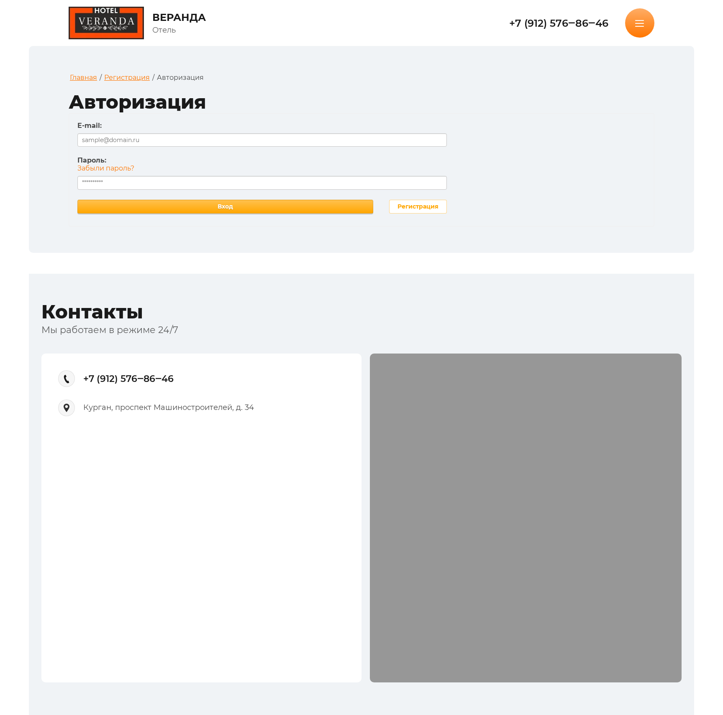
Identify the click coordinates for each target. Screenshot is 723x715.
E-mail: (89, 126)
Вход (225, 206)
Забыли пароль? (105, 168)
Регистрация (417, 206)
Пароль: (91, 160)
